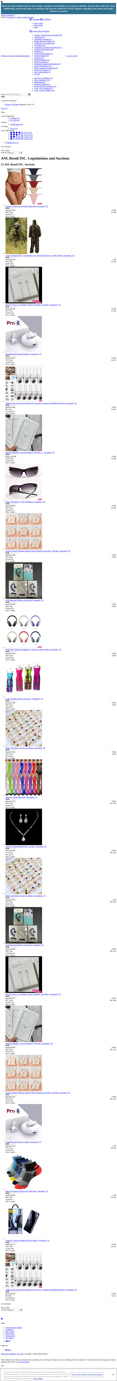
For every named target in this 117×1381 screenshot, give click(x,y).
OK (2, 1366)
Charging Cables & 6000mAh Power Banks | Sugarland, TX (27, 1240)
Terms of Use (10, 1336)
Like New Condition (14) (43, 78)
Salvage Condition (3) (42, 84)
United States (16, 124)
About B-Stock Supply (13, 1328)
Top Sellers (9, 1338)
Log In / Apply (72, 56)
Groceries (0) (39, 58)
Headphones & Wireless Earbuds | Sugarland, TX (23, 354)
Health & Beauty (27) (42, 60)
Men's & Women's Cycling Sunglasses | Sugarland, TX (25, 502)
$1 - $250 (15, 120)
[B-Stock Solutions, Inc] (12, 1354)
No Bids (15, 118)
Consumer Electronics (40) (43, 50)
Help (36, 27)
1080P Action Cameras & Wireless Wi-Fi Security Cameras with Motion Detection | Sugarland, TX (41, 403)
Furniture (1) (38, 52)
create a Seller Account (25, 17)
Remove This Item (12, 104)
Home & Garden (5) (41, 62)
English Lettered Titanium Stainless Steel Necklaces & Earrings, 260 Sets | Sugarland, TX (37, 551)
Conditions (9, 1330)
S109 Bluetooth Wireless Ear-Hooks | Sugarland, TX (24, 600)
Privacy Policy (38, 1379)
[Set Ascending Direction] (21, 153)
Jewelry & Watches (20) (43, 66)
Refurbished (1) (39, 82)
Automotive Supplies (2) (43, 39)
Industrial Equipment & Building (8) (47, 64)
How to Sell (38, 25)
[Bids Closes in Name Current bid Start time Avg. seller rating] (14, 153)
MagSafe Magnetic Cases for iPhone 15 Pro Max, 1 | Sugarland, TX (30, 453)
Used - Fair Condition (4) (43, 88)
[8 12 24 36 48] (8, 150)
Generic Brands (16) (41, 56)
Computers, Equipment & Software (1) (48, 47)
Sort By (4, 153)
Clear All (4, 108)
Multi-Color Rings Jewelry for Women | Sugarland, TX (25, 748)
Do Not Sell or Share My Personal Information (87, 1375)
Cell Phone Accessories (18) (44, 43)
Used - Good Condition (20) (44, 90)
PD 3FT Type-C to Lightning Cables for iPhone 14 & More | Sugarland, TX (33, 305)
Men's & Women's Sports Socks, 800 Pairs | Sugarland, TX (26, 1191)
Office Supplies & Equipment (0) (46, 68)
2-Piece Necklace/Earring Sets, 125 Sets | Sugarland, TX (25, 846)
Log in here (10, 17)
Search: (3, 94)
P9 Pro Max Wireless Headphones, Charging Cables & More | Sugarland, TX (33, 650)
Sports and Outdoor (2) (42, 70)
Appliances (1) (39, 37)
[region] (58, 1375)
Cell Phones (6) (39, 45)
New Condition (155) (42, 80)
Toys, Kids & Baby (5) (42, 72)
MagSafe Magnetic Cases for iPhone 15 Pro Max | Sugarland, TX (29, 1043)
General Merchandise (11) (43, 54)
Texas (14, 128)
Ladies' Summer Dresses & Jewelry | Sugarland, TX (24, 699)
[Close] (113, 1374)
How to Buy (38, 23)
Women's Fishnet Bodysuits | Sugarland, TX (21, 797)
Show (3, 150)
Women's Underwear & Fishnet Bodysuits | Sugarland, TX (26, 206)
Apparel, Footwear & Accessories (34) (48, 35)
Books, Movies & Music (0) (44, 41)
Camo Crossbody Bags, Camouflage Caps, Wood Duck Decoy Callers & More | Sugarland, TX (40, 256)
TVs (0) (37, 74)
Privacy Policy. (24, 1362)
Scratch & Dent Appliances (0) (45, 86)
